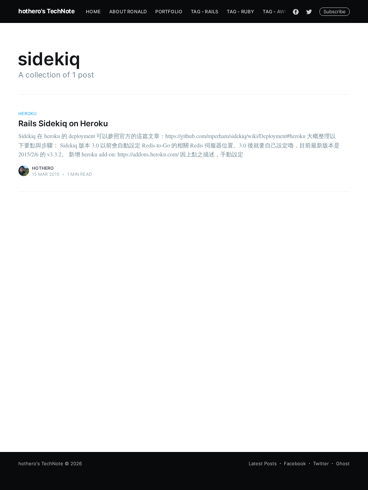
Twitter (321, 463)
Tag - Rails (204, 11)
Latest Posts (263, 463)
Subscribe (334, 11)
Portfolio (168, 11)
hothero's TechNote (46, 11)
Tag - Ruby (240, 11)
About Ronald (128, 11)
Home (93, 11)
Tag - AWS (275, 11)
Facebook (295, 463)
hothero (43, 168)
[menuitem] (93, 12)
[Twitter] (309, 11)
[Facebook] (295, 11)
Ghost (343, 463)
